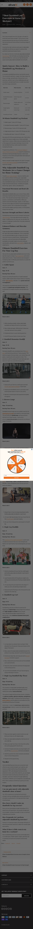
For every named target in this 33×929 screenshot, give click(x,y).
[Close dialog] (31, 449)
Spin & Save (16, 477)
